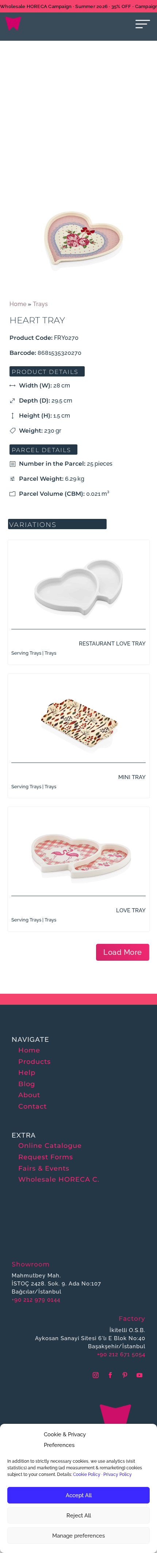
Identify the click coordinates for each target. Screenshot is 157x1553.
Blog (26, 1084)
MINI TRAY (132, 777)
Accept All (79, 1495)
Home (17, 304)
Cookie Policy (86, 1474)
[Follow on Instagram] (96, 1375)
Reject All (78, 1515)
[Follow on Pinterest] (125, 1375)
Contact (32, 1106)
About (29, 1095)
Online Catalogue (50, 1146)
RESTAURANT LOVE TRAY (112, 643)
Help (26, 1073)
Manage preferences (78, 1535)
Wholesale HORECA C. (58, 1179)
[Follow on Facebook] (110, 1375)
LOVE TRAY (131, 910)
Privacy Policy (117, 1474)
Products (34, 1062)
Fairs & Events (43, 1168)
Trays (40, 304)
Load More (122, 952)
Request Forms (45, 1157)
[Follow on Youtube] (139, 1375)
